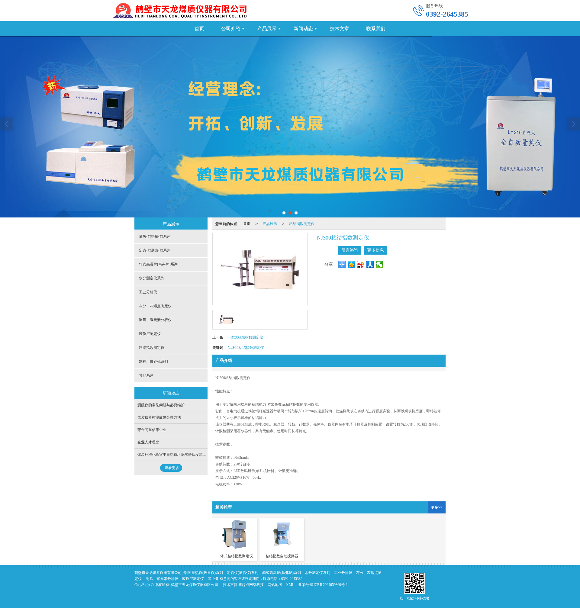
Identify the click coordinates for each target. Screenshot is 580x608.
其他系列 (146, 375)
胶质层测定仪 (150, 334)
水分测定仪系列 (151, 278)
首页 (199, 28)
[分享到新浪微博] (361, 264)
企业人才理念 (148, 442)
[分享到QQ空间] (351, 264)
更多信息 (375, 250)
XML (290, 585)
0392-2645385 (291, 579)
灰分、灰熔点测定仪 (155, 306)
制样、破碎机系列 (153, 361)
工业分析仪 (148, 292)
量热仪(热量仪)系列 (154, 236)
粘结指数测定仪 (301, 223)
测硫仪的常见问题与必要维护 (161, 405)
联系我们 (375, 28)
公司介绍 (230, 28)
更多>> (437, 507)
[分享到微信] (379, 264)
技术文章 (339, 28)
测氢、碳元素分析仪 (155, 320)
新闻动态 (303, 28)
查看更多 (172, 468)
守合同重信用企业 (151, 430)
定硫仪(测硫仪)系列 (154, 250)
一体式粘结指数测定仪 (245, 336)
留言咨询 (349, 250)
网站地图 (275, 585)
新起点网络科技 (251, 585)
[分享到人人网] (370, 264)
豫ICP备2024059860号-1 (329, 585)
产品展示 (267, 28)
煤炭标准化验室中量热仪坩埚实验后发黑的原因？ (177, 454)
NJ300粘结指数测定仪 (246, 347)
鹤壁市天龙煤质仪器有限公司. (195, 585)
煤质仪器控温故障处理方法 (159, 417)
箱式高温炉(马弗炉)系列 (158, 264)
